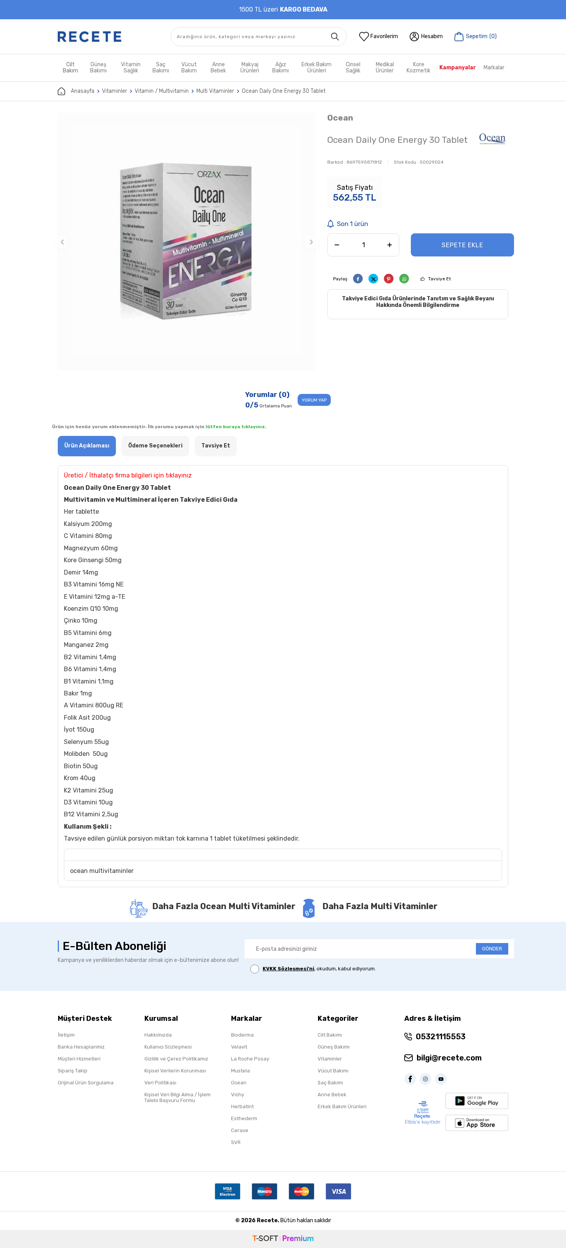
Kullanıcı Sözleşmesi (168, 1047)
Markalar (494, 67)
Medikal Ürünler (385, 67)
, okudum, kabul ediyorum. (319, 969)
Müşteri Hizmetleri (79, 1059)
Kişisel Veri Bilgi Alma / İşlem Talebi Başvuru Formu (177, 1097)
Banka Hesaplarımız (81, 1047)
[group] (187, 242)
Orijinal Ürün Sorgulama (86, 1083)
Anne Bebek (218, 67)
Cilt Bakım (70, 67)
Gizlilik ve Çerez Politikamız (176, 1059)
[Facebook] (412, 1079)
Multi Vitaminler (215, 91)
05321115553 (441, 1036)
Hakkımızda (158, 1035)
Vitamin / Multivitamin (162, 91)
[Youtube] (442, 1079)
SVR (236, 1142)
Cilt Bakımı (330, 1035)
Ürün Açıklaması (86, 445)
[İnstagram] (427, 1079)
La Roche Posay (250, 1059)
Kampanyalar (457, 67)
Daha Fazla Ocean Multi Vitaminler (223, 906)
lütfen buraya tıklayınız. (236, 426)
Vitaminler (114, 91)
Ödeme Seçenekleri (155, 445)
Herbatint (242, 1106)
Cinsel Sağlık (353, 67)
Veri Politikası (160, 1083)
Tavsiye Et (439, 278)
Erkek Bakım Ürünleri (316, 67)
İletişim (66, 1035)
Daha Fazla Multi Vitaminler (379, 906)
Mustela (240, 1071)
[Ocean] (493, 141)
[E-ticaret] (283, 1239)
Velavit (239, 1047)
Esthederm (244, 1118)
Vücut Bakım (189, 67)
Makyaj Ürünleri (249, 67)
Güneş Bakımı (98, 67)
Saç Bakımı (160, 67)
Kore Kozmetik (418, 67)
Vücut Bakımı (333, 1071)
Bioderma (242, 1035)
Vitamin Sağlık (131, 67)
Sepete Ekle (462, 245)
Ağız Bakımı (280, 67)
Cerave (239, 1130)
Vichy (237, 1094)
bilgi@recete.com (449, 1057)
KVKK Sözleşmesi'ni (288, 969)
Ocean (340, 117)
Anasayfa (82, 91)
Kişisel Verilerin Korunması (175, 1071)
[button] (62, 242)
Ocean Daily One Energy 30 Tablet (283, 91)
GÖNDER (492, 948)
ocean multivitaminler (102, 870)
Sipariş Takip (72, 1071)
